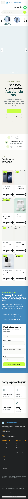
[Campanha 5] (17, 72)
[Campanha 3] (14, 72)
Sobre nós (5, 443)
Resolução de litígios (7, 464)
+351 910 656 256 (6, 431)
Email (4, 356)
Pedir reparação (19, 452)
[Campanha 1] (10, 72)
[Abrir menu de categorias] (3, 2)
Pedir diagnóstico (19, 52)
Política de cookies (7, 463)
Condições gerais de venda (7, 451)
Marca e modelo (7, 340)
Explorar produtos (14, 111)
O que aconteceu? (7, 346)
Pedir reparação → (14, 116)
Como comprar (19, 443)
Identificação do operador (8, 492)
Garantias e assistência (18, 448)
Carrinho (17, 7)
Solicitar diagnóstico (14, 364)
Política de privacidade (4, 460)
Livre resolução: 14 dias (7, 481)
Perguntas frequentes (21, 450)
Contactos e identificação (5, 446)
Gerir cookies (14, 496)
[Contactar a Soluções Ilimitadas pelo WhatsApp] (25, 7)
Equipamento (6, 333)
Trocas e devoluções (20, 445)
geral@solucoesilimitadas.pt (8, 436)
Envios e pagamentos (7, 449)
